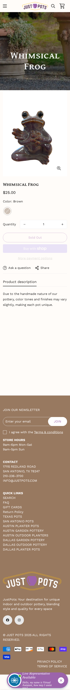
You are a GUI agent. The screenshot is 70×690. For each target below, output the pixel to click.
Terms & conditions (48, 432)
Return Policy (13, 512)
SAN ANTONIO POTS (18, 521)
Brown (7, 211)
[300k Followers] (7, 620)
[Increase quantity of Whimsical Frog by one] (62, 224)
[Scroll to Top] (63, 669)
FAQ (6, 502)
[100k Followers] (19, 620)
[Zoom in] (58, 168)
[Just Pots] (35, 6)
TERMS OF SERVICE (52, 666)
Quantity (9, 224)
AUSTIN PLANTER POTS (21, 526)
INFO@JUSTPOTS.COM (20, 480)
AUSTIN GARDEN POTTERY (23, 530)
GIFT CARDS (12, 507)
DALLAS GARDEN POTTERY (24, 540)
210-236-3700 (13, 476)
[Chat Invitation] (35, 681)
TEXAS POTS (12, 516)
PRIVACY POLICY (49, 661)
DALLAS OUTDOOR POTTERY (25, 545)
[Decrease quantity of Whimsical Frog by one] (24, 224)
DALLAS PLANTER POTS (21, 549)
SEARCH (9, 498)
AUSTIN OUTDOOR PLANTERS (25, 535)
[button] (62, 6)
